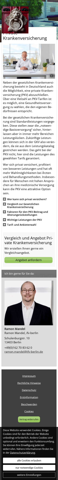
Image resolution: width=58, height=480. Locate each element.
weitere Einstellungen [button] (29, 475)
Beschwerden (29, 404)
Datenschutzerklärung (22, 452)
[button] (27, 199)
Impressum (29, 376)
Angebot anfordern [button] (28, 260)
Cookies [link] (29, 411)
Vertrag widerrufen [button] (29, 419)
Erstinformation (29, 397)
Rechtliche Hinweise (29, 383)
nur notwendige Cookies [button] (29, 467)
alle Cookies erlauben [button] (29, 460)
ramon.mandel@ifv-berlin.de (23, 352)
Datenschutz (29, 390)
